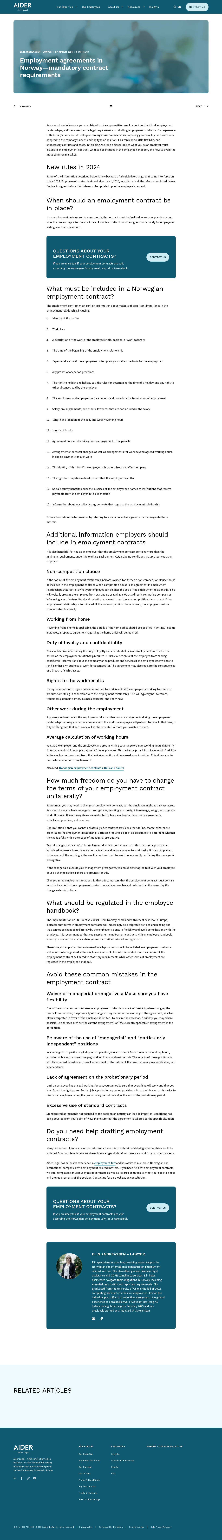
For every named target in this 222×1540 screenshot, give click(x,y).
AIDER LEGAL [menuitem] (85, 1446)
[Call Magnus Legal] (28, 1478)
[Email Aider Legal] (33, 1478)
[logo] (23, 1449)
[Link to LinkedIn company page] (15, 1478)
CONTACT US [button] (158, 257)
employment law (105, 1163)
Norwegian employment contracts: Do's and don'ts (91, 768)
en (179, 7)
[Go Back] (111, 106)
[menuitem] (76, 7)
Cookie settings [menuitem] (136, 1527)
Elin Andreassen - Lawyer (36, 52)
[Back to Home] (22, 7)
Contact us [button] (197, 7)
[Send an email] (95, 1318)
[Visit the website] (100, 1318)
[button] (11, 1529)
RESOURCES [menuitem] (118, 1446)
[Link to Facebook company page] (21, 1478)
